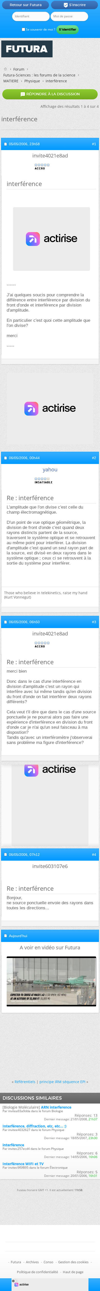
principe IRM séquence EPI (62, 1081)
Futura (16, 1262)
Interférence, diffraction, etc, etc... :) (34, 1126)
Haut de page (73, 1272)
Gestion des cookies (73, 1262)
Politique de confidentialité (37, 1272)
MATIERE (10, 80)
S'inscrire (74, 5)
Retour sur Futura (26, 5)
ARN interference (56, 1107)
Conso (48, 1262)
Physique (32, 80)
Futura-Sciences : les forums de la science (39, 75)
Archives (32, 1262)
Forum (18, 69)
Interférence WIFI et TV (23, 1163)
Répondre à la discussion (50, 94)
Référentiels (25, 1081)
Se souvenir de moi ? (40, 29)
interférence (13, 1144)
